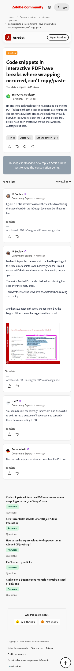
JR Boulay (17, 194)
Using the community (18, 648)
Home (11, 16)
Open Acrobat (58, 37)
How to (11, 137)
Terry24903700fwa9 (23, 94)
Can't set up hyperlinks (19, 562)
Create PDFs (25, 137)
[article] (37, 215)
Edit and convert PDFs (47, 137)
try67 (15, 401)
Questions (12, 20)
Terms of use (37, 648)
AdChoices (16, 666)
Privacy (49, 648)
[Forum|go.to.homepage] (27, 7)
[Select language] (49, 7)
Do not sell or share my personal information (29, 660)
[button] (7, 8)
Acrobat (46, 16)
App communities (28, 16)
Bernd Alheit (19, 449)
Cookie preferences (17, 654)
